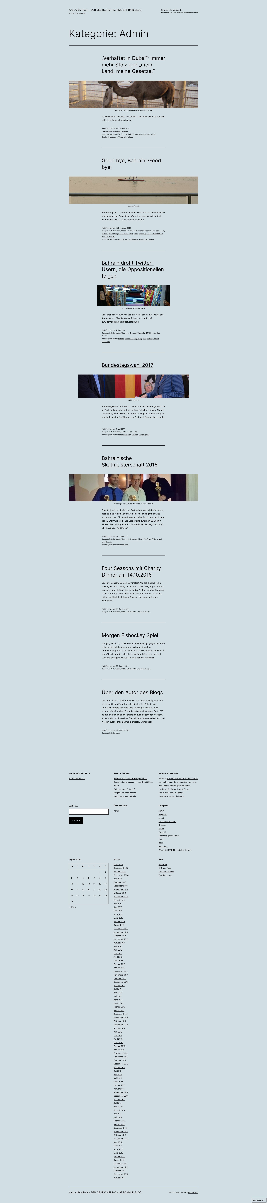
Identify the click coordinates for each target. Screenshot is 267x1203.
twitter (149, 339)
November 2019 (121, 889)
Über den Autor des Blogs (132, 692)
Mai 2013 (118, 1117)
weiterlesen (122, 528)
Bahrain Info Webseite (179, 11)
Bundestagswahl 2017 (127, 365)
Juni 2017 (118, 993)
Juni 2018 (118, 950)
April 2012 (118, 1149)
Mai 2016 (118, 1035)
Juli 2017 (117, 989)
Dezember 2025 (121, 868)
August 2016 (119, 1028)
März (73, 907)
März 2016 (118, 1042)
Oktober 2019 (120, 893)
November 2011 (120, 1167)
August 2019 (119, 900)
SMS (144, 339)
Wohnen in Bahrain (146, 239)
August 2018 (119, 943)
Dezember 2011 (120, 1163)
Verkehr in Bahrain (175, 793)
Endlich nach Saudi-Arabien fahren (182, 778)
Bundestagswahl (124, 435)
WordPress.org (165, 875)
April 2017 (118, 1000)
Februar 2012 (119, 1156)
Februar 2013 (119, 1121)
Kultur (130, 234)
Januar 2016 (119, 1050)
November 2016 (121, 1017)
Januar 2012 (119, 1160)
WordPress (193, 1192)
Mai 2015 (118, 1078)
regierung (138, 339)
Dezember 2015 (121, 1053)
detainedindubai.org (109, 137)
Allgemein (125, 231)
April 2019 (118, 914)
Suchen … (73, 806)
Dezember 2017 (120, 971)
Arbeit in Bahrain (131, 239)
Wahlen (135, 435)
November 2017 (121, 975)
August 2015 (119, 1067)
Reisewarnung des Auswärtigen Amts (130, 778)
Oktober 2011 (119, 1171)
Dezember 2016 (121, 1014)
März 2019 (118, 918)
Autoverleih (139, 134)
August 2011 (119, 1178)
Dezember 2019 (121, 886)
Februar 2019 (119, 921)
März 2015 (118, 1082)
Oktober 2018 (120, 936)
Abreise (121, 239)
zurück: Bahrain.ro (77, 778)
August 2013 (119, 1110)
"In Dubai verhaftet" (126, 134)
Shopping (142, 234)
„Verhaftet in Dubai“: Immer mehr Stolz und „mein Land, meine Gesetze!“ (133, 64)
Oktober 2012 (120, 1135)
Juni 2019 (118, 907)
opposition (129, 339)
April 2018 (118, 957)
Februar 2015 (119, 1085)
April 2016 (118, 1039)
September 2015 (121, 1064)
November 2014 (121, 1092)
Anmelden (163, 864)
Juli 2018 (117, 946)
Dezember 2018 (121, 928)
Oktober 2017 (120, 978)
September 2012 (121, 1138)
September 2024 (121, 875)
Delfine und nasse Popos (178, 789)
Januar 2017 (119, 1010)
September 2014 (121, 1096)
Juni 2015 (118, 1074)
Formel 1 (105, 234)
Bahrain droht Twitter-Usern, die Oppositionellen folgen (133, 269)
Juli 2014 (118, 1103)
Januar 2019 (119, 925)
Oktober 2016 (120, 1021)
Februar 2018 (119, 964)
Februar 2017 (119, 1007)
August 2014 (119, 1099)
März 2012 (118, 1153)
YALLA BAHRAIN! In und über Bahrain (135, 612)
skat (126, 545)
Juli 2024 (118, 879)
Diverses (124, 131)
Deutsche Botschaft (143, 231)
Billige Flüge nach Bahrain (125, 793)
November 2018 (121, 932)
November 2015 (121, 1057)
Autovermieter (150, 134)
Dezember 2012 (121, 1128)
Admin (117, 131)
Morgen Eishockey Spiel (130, 635)
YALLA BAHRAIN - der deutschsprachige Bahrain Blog (105, 9)
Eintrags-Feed (165, 868)
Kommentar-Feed (166, 871)
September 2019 (121, 896)
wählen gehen (144, 435)
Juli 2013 (117, 1114)
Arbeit (132, 231)
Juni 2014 (118, 1107)
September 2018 (121, 939)
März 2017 (118, 1003)
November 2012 (121, 1131)
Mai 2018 (118, 953)
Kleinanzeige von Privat (118, 234)
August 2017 (119, 985)
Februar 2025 (120, 871)
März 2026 (118, 864)
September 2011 (121, 1174)
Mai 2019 (118, 911)
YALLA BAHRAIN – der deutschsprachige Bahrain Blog (105, 1192)
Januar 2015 (119, 1089)
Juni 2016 (118, 1032)
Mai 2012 (118, 1146)
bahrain (121, 339)
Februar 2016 (119, 1046)
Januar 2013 (119, 1124)
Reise (136, 234)
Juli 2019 (117, 904)
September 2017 (121, 982)
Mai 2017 (118, 996)
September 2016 (121, 1025)
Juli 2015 (117, 1071)
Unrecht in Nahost (125, 137)
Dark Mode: (257, 1200)
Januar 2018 (119, 968)
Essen (162, 231)
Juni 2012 (118, 1142)
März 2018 (118, 961)
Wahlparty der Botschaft (124, 789)
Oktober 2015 (120, 1060)
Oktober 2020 (120, 882)
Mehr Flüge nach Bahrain (125, 796)
